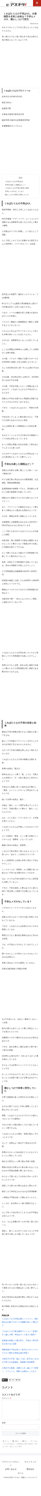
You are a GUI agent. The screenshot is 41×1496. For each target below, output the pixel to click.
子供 (12, 1380)
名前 (3, 1423)
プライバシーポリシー (10, 1463)
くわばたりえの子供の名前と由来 (17, 188)
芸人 (5, 1380)
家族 (18, 1380)
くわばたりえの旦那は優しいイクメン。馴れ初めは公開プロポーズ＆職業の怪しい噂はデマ (20, 1322)
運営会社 (30, 1469)
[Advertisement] (20, 65)
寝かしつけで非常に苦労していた (17, 195)
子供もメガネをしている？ (14, 191)
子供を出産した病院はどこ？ (15, 185)
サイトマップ (30, 1462)
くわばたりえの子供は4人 (14, 181)
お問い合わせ (11, 1469)
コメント (6, 1398)
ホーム (20, 1473)
